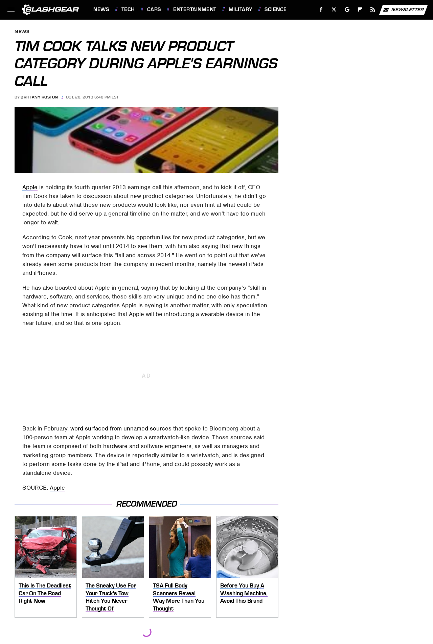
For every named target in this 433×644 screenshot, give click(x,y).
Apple (30, 187)
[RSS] (373, 9)
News (101, 9)
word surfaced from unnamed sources (121, 428)
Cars (154, 9)
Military (240, 9)
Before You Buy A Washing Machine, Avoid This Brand (244, 593)
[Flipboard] (360, 9)
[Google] (347, 9)
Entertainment (194, 9)
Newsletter (408, 9)
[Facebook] (321, 9)
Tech (128, 9)
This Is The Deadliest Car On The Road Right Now (45, 593)
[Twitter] (334, 9)
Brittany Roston (39, 97)
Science (276, 9)
